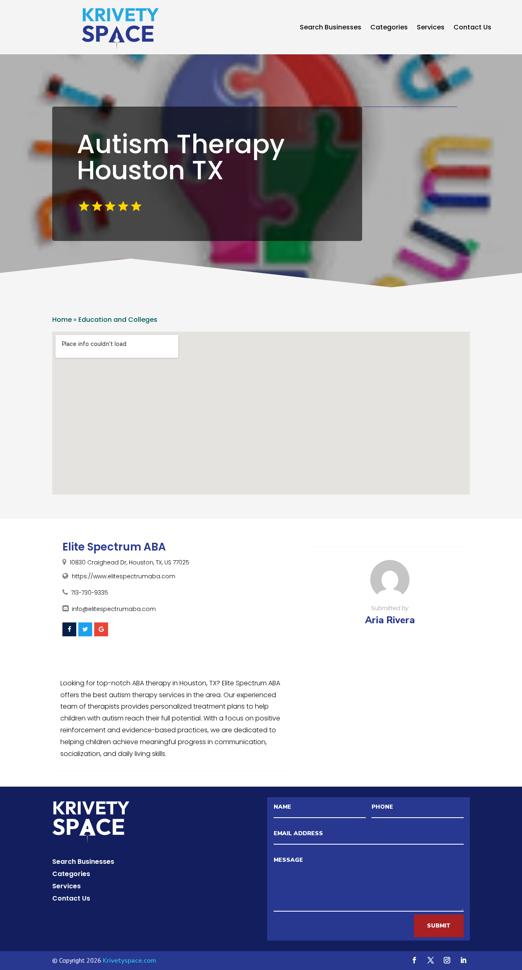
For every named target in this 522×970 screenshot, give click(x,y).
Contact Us (472, 28)
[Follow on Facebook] (414, 960)
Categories (389, 28)
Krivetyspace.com (129, 960)
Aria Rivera (390, 620)
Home (62, 319)
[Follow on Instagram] (446, 960)
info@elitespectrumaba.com (114, 609)
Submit (439, 926)
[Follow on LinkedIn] (463, 960)
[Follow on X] (430, 960)
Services (431, 28)
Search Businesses (330, 28)
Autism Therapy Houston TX (181, 157)
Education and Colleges (117, 319)
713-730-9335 (89, 593)
